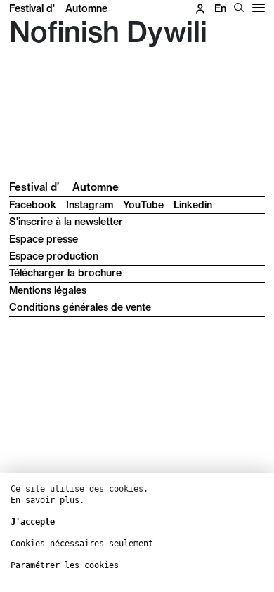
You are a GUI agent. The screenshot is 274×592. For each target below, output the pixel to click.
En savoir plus (45, 500)
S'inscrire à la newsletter (66, 221)
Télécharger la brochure (65, 273)
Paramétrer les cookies (65, 565)
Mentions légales (47, 290)
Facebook (32, 205)
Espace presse (43, 239)
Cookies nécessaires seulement (82, 544)
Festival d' (58, 8)
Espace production (53, 256)
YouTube (143, 205)
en (220, 8)
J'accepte (33, 522)
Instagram (89, 205)
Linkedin (193, 205)
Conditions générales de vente (80, 307)
